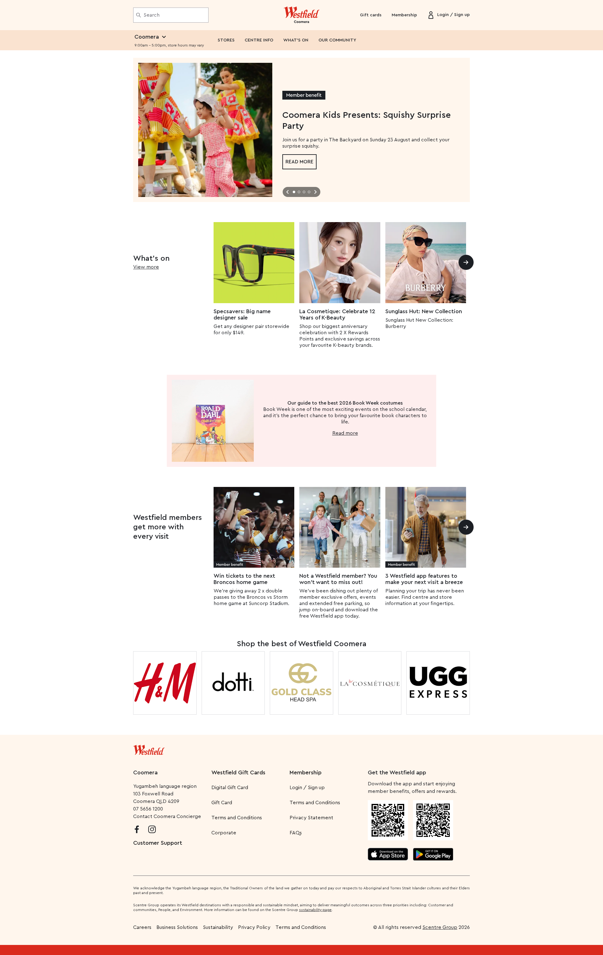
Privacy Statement (311, 817)
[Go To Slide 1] (294, 192)
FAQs (296, 832)
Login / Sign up (307, 787)
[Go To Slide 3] (304, 192)
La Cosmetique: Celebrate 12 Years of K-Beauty (337, 314)
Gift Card (221, 802)
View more (146, 267)
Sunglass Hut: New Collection (423, 311)
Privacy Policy (254, 927)
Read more (299, 161)
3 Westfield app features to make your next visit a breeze (424, 579)
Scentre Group (439, 927)
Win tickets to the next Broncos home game (244, 579)
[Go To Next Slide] (315, 192)
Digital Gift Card (229, 787)
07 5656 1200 (148, 808)
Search (152, 15)
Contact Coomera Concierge (167, 816)
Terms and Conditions (236, 817)
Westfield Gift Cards (238, 772)
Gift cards (371, 15)
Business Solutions (177, 927)
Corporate (223, 832)
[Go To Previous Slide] (288, 192)
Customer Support (157, 843)
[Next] (466, 262)
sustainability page (315, 910)
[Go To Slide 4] (309, 192)
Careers (142, 927)
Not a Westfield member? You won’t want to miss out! (338, 579)
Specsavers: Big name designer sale (242, 314)
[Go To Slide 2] (299, 192)
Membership (404, 15)
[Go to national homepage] (149, 748)
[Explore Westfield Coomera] (302, 15)
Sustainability (218, 927)
